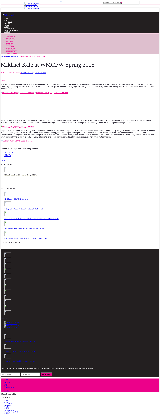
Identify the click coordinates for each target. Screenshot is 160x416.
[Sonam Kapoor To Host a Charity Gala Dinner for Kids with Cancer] (7, 288)
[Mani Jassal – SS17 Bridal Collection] (7, 196)
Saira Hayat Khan (27, 73)
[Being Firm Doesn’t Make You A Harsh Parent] (7, 315)
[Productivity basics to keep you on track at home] (7, 348)
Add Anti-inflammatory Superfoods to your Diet (19, 341)
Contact (7, 32)
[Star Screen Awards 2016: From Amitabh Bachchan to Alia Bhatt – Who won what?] (7, 215)
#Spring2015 (8, 154)
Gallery (6, 27)
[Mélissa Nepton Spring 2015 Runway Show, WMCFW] (7, 171)
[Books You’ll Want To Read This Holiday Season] (7, 304)
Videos (6, 386)
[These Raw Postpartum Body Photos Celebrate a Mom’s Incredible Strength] (7, 299)
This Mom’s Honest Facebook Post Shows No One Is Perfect (24, 229)
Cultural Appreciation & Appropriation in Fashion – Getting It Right (25, 238)
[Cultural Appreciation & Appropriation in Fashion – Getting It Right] (7, 235)
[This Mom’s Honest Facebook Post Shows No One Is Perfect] (7, 225)
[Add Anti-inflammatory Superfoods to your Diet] (7, 338)
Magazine (7, 23)
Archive (6, 389)
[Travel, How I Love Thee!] (7, 294)
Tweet (3, 80)
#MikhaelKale (9, 152)
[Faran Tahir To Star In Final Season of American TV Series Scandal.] (7, 272)
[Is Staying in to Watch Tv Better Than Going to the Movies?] (7, 206)
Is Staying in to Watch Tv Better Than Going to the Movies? (23, 209)
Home (6, 18)
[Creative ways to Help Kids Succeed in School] (7, 358)
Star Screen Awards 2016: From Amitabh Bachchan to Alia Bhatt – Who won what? (31, 219)
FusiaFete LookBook (11, 30)
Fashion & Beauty (41, 73)
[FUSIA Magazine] (80, 15)
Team (10, 22)
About (6, 20)
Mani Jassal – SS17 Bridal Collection (16, 199)
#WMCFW (7, 156)
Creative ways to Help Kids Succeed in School (19, 361)
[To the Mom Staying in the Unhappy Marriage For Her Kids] (7, 309)
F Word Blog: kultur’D (11, 53)
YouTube (7, 25)
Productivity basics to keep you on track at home (20, 351)
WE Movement (9, 28)
